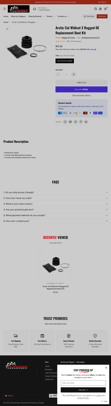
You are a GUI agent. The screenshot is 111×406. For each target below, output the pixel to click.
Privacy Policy (83, 398)
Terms (98, 395)
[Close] (106, 367)
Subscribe (82, 390)
